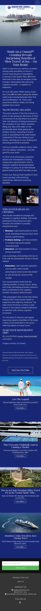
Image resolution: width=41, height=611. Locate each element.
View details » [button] (20, 408)
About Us (20, 581)
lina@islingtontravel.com (21, 590)
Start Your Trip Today (20, 370)
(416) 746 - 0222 (21, 592)
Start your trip (20, 568)
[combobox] (20, 563)
